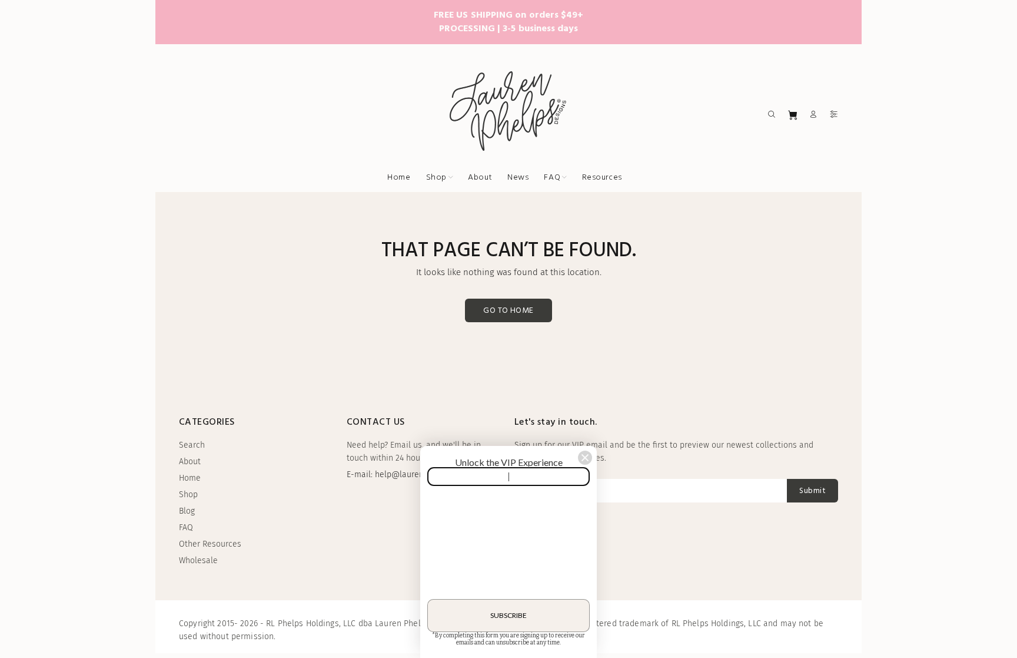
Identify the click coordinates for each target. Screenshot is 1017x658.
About (190, 462)
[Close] (585, 458)
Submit (812, 491)
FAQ (186, 528)
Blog (187, 511)
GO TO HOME (508, 311)
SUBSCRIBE (508, 615)
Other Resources (210, 544)
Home (190, 478)
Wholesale (198, 561)
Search (192, 445)
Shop (188, 495)
